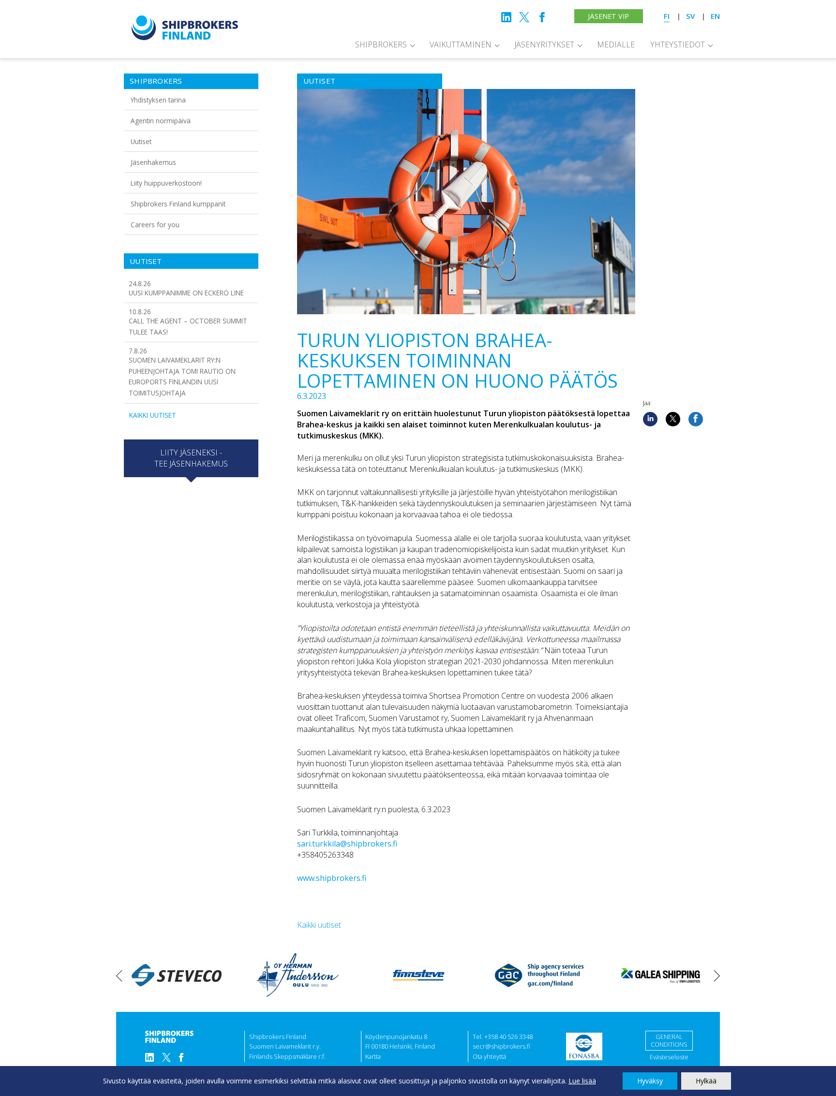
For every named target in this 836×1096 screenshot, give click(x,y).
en (715, 16)
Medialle (616, 44)
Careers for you (155, 224)
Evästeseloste (669, 1056)
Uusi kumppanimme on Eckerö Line (186, 288)
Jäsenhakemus (153, 162)
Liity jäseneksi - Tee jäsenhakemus (191, 458)
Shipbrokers (381, 44)
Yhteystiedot (677, 44)
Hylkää (706, 1080)
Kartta (373, 1056)
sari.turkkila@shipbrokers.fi (347, 843)
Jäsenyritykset (544, 44)
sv (690, 16)
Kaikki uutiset (152, 415)
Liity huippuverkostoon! (166, 183)
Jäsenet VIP (608, 16)
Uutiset (141, 141)
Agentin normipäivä (161, 120)
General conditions (669, 1040)
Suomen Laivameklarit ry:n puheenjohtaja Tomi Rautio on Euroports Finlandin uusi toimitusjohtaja (182, 372)
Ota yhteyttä (489, 1056)
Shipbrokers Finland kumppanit (178, 203)
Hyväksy (650, 1080)
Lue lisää (582, 1080)
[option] (176, 975)
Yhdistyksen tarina (158, 99)
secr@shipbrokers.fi (501, 1046)
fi (667, 16)
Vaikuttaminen (461, 44)
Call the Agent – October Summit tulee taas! (188, 321)
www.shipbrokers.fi (331, 878)
